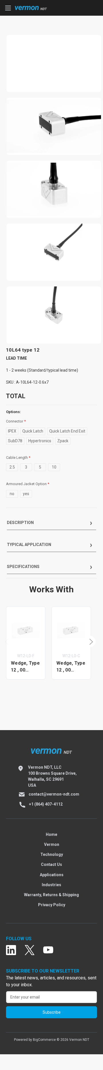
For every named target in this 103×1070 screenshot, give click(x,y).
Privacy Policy (51, 904)
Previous (7, 641)
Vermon (51, 844)
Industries (51, 884)
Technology (51, 854)
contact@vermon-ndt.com (54, 794)
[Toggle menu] (8, 8)
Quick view (26, 630)
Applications (52, 874)
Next (90, 641)
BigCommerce (44, 1040)
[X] (30, 950)
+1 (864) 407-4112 (46, 804)
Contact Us (51, 864)
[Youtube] (48, 950)
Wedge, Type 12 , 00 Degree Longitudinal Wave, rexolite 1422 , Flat (25, 667)
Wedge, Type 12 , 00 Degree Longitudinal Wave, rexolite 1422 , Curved (71, 667)
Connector (16, 421)
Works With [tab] (51, 589)
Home (51, 834)
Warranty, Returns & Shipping (51, 894)
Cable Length (18, 457)
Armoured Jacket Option (27, 484)
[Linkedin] (11, 950)
